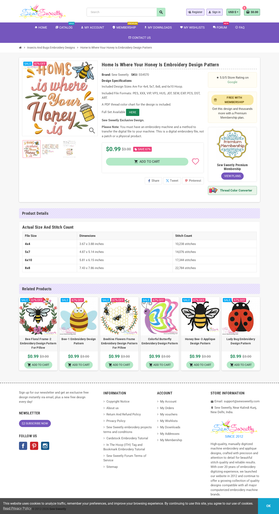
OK (268, 506)
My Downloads (170, 427)
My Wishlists (169, 421)
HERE (132, 112)
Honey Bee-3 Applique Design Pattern (200, 341)
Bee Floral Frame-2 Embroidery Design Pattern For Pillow (38, 343)
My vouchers (168, 414)
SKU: (134, 75)
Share (153, 180)
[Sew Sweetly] (42, 11)
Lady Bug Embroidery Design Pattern (241, 341)
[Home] (20, 47)
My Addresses (170, 434)
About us (112, 408)
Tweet (172, 180)
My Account (168, 401)
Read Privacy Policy (17, 508)
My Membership (171, 440)
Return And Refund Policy (123, 414)
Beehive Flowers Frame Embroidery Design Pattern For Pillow (119, 343)
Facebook (23, 446)
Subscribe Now (37, 423)
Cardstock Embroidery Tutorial (127, 438)
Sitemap (112, 467)
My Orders (167, 408)
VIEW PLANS (232, 176)
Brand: (106, 75)
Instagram (45, 446)
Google (232, 82)
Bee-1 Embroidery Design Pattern (78, 341)
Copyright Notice (117, 401)
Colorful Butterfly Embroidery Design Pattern (160, 341)
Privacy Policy (115, 421)
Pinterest (193, 180)
